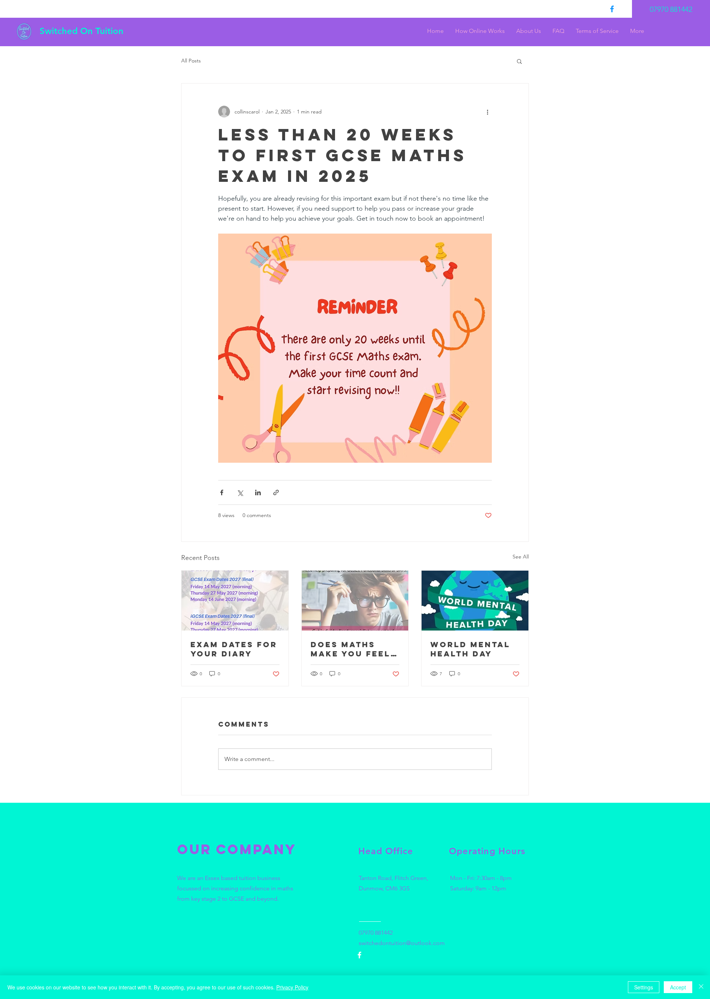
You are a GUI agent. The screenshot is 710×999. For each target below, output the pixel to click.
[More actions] (487, 111)
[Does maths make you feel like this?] (355, 601)
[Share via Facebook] (221, 492)
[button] (519, 61)
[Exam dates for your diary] (235, 601)
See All (521, 556)
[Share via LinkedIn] (257, 492)
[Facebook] (612, 8)
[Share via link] (276, 492)
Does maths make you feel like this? (350, 649)
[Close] (701, 987)
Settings (643, 987)
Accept (678, 987)
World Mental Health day (470, 649)
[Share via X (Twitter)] (239, 492)
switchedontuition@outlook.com (402, 943)
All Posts (191, 60)
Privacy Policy (292, 987)
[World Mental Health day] (475, 601)
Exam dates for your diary (233, 649)
